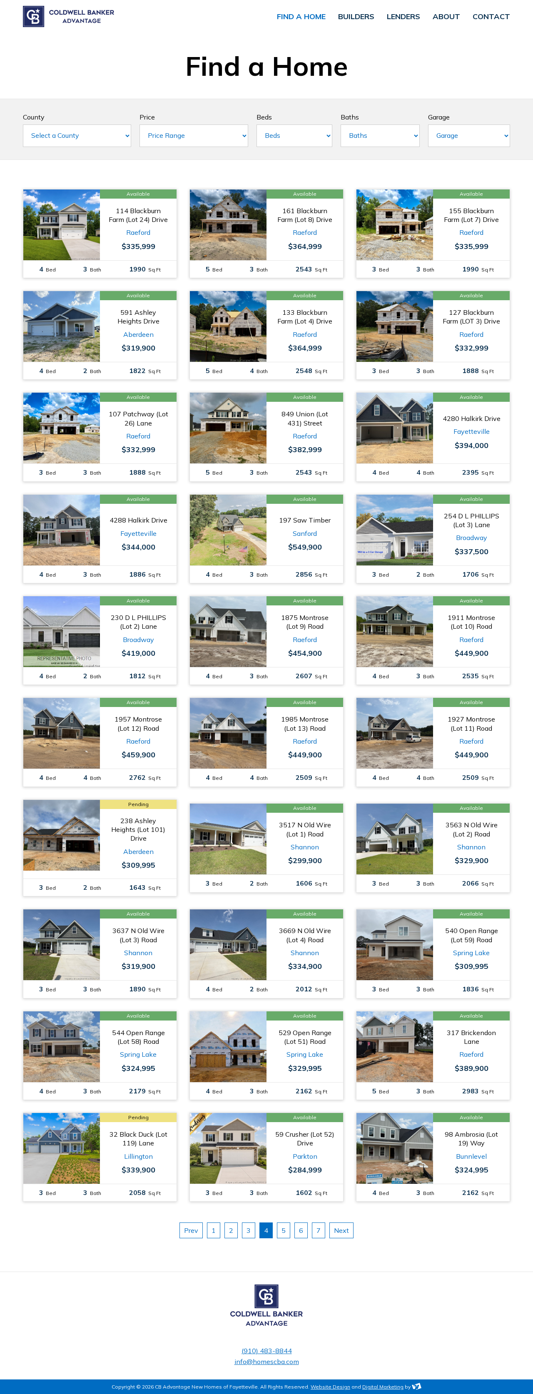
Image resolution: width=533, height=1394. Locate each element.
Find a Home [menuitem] (301, 16)
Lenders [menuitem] (403, 16)
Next (341, 1230)
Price (147, 117)
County (34, 117)
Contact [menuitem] (491, 16)
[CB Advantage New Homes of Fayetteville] (106, 16)
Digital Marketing (382, 1387)
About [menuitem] (446, 16)
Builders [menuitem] (356, 16)
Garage (439, 117)
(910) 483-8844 (267, 1351)
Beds (264, 117)
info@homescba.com (266, 1361)
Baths (350, 117)
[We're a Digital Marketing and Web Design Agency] (416, 1387)
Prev (191, 1230)
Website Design (330, 1387)
